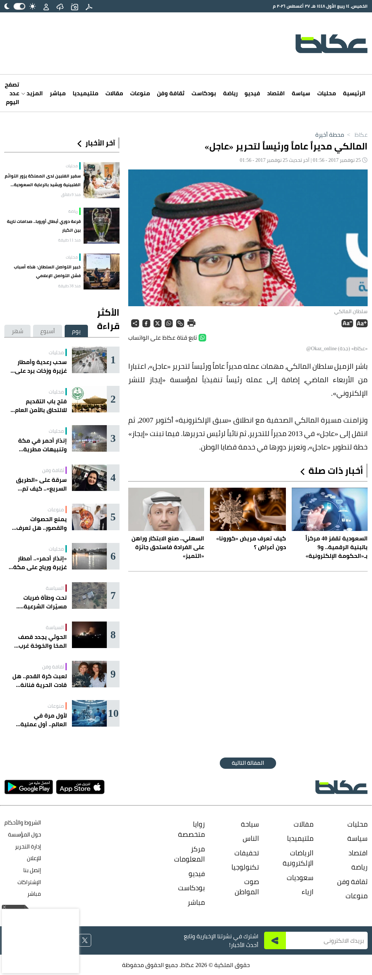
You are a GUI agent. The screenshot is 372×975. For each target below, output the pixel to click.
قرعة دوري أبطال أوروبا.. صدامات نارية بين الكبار (44, 225)
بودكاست (203, 93)
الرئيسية (354, 93)
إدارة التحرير (27, 846)
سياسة (301, 93)
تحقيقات (246, 852)
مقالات (114, 93)
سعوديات (300, 877)
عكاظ (356, 134)
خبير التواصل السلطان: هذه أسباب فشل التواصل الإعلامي (47, 271)
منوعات (140, 93)
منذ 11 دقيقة (69, 240)
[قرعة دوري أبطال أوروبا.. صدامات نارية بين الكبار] (102, 226)
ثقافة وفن (171, 93)
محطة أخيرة (329, 134)
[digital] (89, 6)
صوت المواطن (247, 887)
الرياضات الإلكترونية (298, 858)
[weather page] (60, 6)
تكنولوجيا (245, 867)
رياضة (230, 93)
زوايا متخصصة (191, 829)
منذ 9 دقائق (71, 194)
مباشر (58, 93)
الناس (251, 838)
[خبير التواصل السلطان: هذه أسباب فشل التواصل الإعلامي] (102, 271)
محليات (326, 93)
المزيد (34, 93)
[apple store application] (80, 787)
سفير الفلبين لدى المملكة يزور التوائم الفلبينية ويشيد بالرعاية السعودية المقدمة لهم (43, 180)
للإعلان (34, 858)
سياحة (250, 824)
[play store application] (28, 787)
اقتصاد (276, 93)
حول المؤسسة (24, 834)
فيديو (252, 93)
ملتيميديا (85, 93)
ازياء (308, 891)
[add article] (74, 6)
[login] (46, 6)
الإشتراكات (29, 882)
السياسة (55, 588)
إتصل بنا (32, 870)
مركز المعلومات (189, 854)
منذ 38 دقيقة (69, 285)
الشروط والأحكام (22, 822)
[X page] (84, 940)
